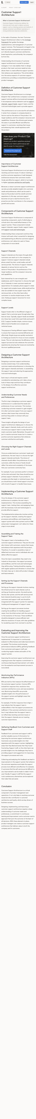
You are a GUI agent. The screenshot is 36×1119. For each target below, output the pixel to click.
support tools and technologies (14, 230)
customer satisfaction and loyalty (19, 182)
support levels (12, 104)
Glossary (4, 7)
